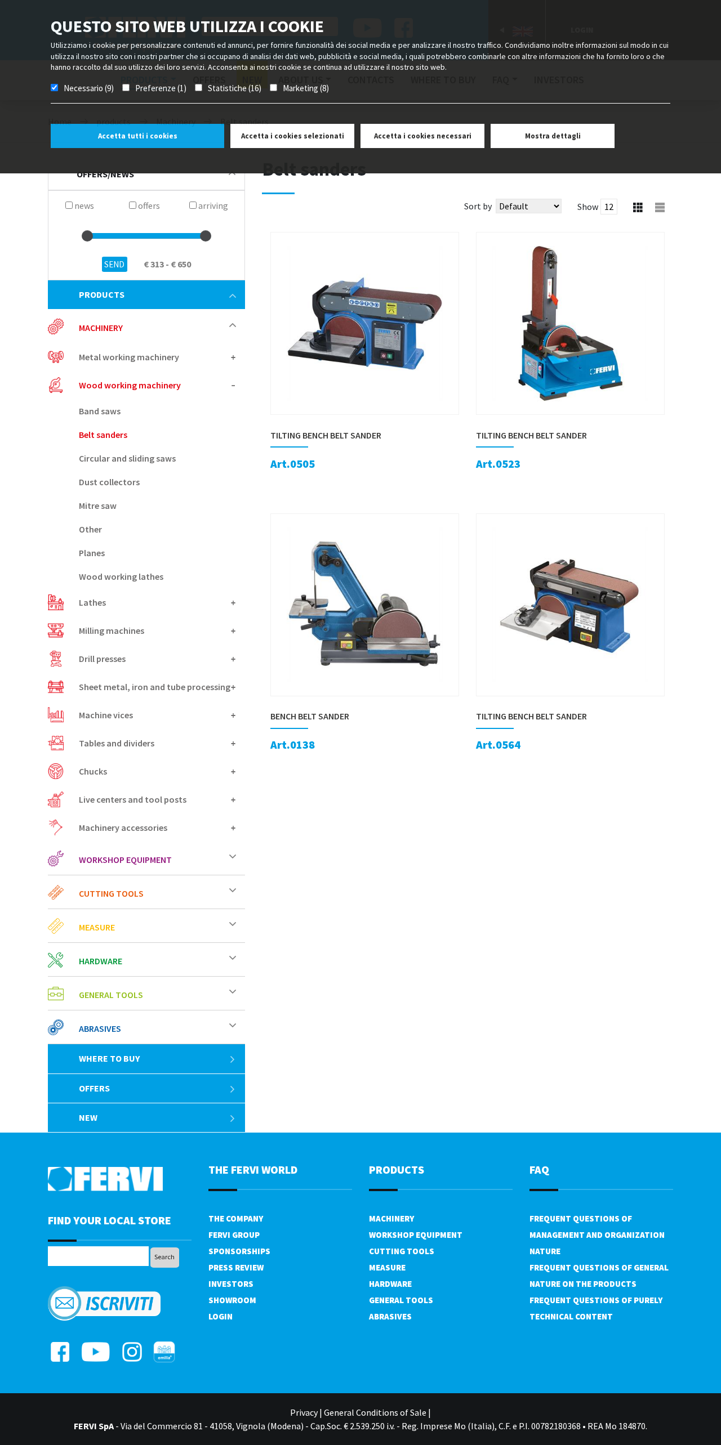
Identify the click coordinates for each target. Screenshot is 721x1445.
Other (90, 529)
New (88, 1117)
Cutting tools (401, 1251)
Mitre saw (98, 505)
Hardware (390, 1283)
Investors (230, 1283)
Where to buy (109, 1058)
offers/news (105, 174)
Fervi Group (234, 1234)
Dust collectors (109, 481)
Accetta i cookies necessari (422, 136)
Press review (236, 1267)
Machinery (391, 1218)
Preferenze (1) (160, 88)
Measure (387, 1267)
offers (94, 1088)
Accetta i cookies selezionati (292, 136)
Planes (92, 552)
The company (235, 1218)
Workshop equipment (415, 1234)
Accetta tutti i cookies (137, 136)
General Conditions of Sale (375, 1412)
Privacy (304, 1412)
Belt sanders (103, 434)
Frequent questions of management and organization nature (597, 1234)
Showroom (232, 1300)
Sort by (478, 206)
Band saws (100, 411)
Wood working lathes (121, 576)
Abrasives (390, 1316)
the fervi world (252, 1169)
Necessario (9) (89, 88)
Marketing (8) (306, 88)
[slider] (87, 235)
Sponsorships (239, 1251)
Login (220, 1316)
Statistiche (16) (234, 88)
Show (587, 206)
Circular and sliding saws (127, 458)
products (101, 294)
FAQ (539, 1169)
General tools (401, 1300)
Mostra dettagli (553, 136)
